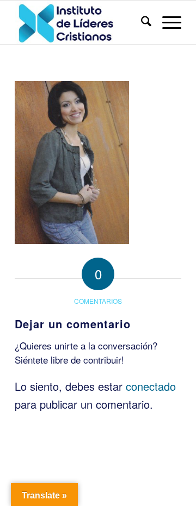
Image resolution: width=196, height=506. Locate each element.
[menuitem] (140, 22)
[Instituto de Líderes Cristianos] (81, 22)
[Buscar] (140, 22)
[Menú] (166, 22)
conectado (151, 386)
